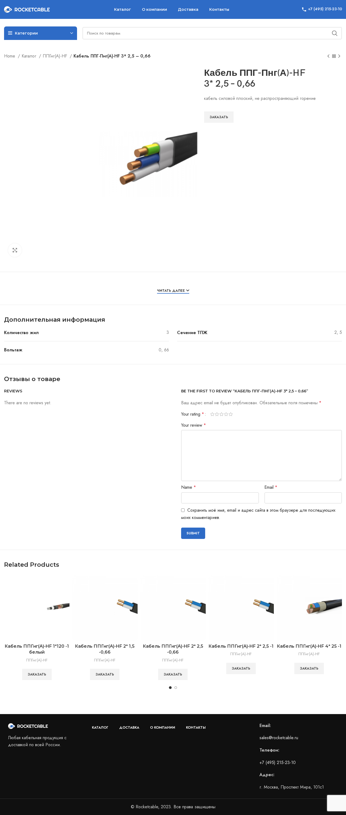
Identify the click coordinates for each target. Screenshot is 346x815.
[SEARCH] (334, 33)
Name (188, 487)
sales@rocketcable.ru (279, 738)
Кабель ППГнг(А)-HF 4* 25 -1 (309, 646)
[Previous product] (328, 56)
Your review (193, 425)
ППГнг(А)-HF (55, 56)
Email (270, 487)
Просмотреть (65, 584)
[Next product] (339, 56)
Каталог (30, 56)
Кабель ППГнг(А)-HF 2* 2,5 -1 (241, 646)
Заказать (218, 117)
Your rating (192, 414)
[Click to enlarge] (15, 250)
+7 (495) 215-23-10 (278, 762)
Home (10, 56)
